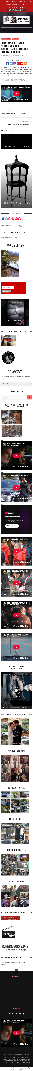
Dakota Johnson (6, 38)
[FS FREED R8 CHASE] (15, 812)
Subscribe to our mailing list (12, 284)
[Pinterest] (18, 63)
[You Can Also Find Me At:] (10, 920)
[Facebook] (7, 63)
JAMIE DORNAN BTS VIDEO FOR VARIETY (14, 114)
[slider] (15, 707)
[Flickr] (16, 218)
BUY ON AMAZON (16, 10)
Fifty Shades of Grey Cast (9, 237)
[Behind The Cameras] (15, 875)
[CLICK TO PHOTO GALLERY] (8, 345)
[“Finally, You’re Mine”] (15, 745)
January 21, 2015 (19, 55)
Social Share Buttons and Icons (12, 1068)
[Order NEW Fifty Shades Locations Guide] (10, 277)
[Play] (4, 707)
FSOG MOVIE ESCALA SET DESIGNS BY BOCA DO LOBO (16, 204)
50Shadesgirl (7, 55)
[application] (16, 690)
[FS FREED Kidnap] (15, 844)
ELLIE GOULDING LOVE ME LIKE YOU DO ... (19, 124)
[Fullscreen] (29, 707)
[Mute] (26, 707)
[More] (25, 63)
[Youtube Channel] (19, 218)
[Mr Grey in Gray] (15, 906)
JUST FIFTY (15, 38)
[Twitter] (11, 63)
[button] (16, 690)
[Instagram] (9, 218)
